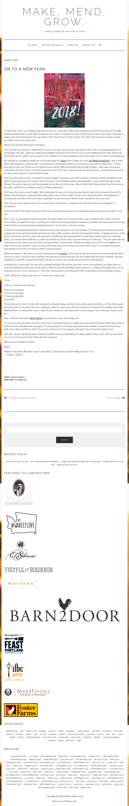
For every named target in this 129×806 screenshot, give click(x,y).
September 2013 (14, 778)
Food (43, 734)
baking (43, 731)
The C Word (113, 398)
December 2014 (112, 772)
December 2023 (48, 756)
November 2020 (18, 759)
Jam (108, 734)
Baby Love (31, 731)
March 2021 (95, 756)
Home (100, 734)
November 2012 (14, 781)
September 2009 (46, 787)
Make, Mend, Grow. (64, 17)
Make (12, 737)
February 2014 (99, 775)
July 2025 (33, 756)
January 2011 (92, 784)
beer (61, 731)
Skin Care (76, 737)
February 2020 (50, 759)
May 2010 (118, 784)
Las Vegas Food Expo (99, 160)
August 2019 (67, 759)
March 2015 (63, 772)
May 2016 (34, 768)
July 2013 (29, 778)
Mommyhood (33, 737)
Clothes (106, 731)
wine (61, 740)
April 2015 (49, 772)
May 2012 (103, 781)
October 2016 (81, 765)
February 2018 (13, 762)
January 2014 (116, 775)
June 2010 (107, 784)
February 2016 (63, 768)
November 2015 (99, 768)
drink (29, 734)
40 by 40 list (36, 318)
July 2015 (13, 772)
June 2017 (113, 762)
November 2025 (18, 756)
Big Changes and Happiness (44, 461)
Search (64, 440)
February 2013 (81, 778)
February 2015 (78, 772)
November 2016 (64, 765)
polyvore (64, 737)
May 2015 (37, 772)
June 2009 (62, 787)
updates (52, 740)
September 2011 (47, 784)
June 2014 (73, 775)
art (22, 731)
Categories (14, 723)
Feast (63, 160)
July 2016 (10, 768)
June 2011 (78, 784)
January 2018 (30, 762)
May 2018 (114, 759)
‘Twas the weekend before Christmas (80, 461)
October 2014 (13, 775)
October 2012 (32, 781)
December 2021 (78, 756)
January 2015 (95, 772)
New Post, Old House (17, 461)
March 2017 (31, 765)
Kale (54, 801)
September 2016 (99, 765)
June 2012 (92, 781)
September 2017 (82, 762)
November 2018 (84, 759)
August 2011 (64, 784)
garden (52, 734)
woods (63, 253)
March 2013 (66, 778)
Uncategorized (20, 379)
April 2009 (85, 787)
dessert (19, 734)
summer (87, 737)
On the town (49, 737)
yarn (78, 740)
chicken (95, 731)
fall (36, 734)
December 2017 (47, 762)
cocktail (118, 731)
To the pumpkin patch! (23, 398)
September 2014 (30, 775)
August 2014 (47, 775)
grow (62, 734)
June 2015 (25, 772)
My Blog (33, 45)
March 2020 (35, 759)
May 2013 (40, 778)
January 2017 (47, 765)
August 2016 (115, 765)
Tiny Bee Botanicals (52, 45)
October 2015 (116, 768)
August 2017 (98, 762)
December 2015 (80, 768)
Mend (21, 737)
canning (70, 731)
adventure (12, 731)
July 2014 (60, 775)
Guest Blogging (75, 734)
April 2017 (18, 765)
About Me (73, 45)
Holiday (91, 734)
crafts (9, 734)
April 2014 (85, 775)
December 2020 (111, 756)
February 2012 (13, 784)
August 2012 (66, 781)
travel (97, 737)
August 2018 (100, 759)
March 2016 (47, 768)
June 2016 (22, 768)
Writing (70, 740)
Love (120, 734)
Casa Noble (83, 731)
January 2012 (30, 784)
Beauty (52, 731)
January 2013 (98, 778)
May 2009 (73, 787)
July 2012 (80, 781)
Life (114, 734)
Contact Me (88, 45)
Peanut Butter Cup (67, 464)
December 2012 (115, 778)
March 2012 (117, 781)
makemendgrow (18, 377)
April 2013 (52, 778)
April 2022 (63, 756)
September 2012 (49, 781)
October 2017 (64, 762)
